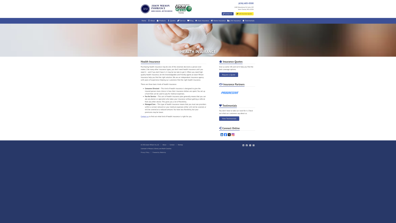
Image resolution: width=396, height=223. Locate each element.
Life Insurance (235, 21)
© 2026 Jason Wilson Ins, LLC (150, 145)
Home (144, 21)
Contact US (228, 14)
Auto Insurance (203, 21)
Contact (172, 145)
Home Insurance (219, 21)
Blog (191, 21)
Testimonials (249, 21)
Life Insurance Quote (245, 14)
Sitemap (180, 145)
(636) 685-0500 (246, 3)
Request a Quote (228, 75)
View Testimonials (229, 118)
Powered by (159, 152)
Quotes (173, 21)
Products (162, 21)
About (152, 21)
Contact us (145, 116)
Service (182, 21)
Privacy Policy (145, 152)
